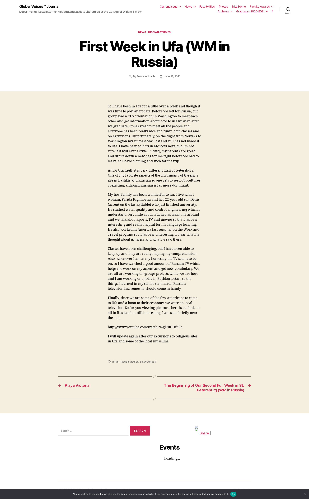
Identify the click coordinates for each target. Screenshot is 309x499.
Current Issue (168, 6)
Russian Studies (129, 361)
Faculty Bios (207, 6)
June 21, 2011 (172, 76)
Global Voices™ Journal (39, 6)
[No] (305, 494)
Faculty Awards (260, 6)
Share (204, 433)
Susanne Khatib (146, 76)
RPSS (115, 361)
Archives (223, 11)
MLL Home (239, 6)
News (188, 6)
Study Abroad (148, 361)
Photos (223, 6)
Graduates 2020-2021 (250, 11)
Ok (233, 494)
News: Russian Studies (154, 32)
